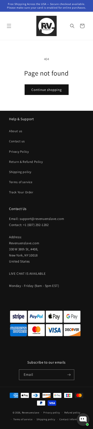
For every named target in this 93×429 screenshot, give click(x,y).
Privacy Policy (19, 152)
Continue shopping (46, 90)
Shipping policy (20, 172)
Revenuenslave (30, 412)
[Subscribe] (69, 374)
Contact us (17, 141)
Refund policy (72, 412)
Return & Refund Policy (26, 162)
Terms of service (21, 182)
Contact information (71, 419)
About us (15, 131)
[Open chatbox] (83, 419)
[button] (9, 26)
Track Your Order (21, 192)
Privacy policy (51, 412)
